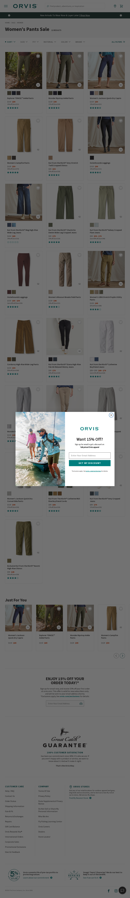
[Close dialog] (111, 415)
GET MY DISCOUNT (90, 463)
